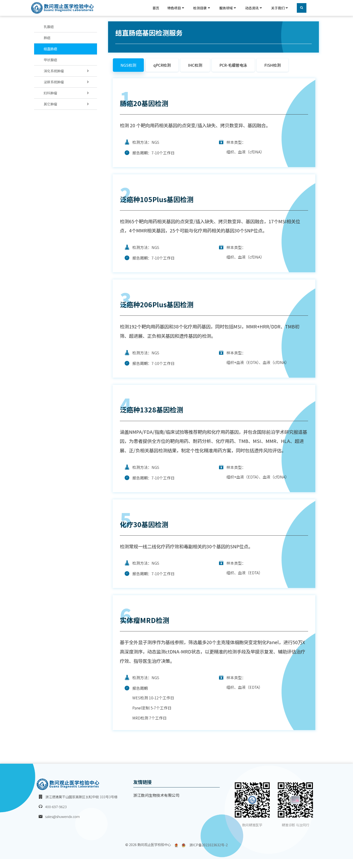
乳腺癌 (49, 26)
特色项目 (174, 8)
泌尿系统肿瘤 (54, 81)
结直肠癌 (50, 48)
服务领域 (226, 8)
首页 (155, 8)
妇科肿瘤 (50, 93)
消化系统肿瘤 (54, 70)
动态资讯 (252, 8)
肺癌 (47, 37)
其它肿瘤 (50, 104)
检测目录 (200, 8)
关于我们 (278, 8)
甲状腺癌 (50, 59)
